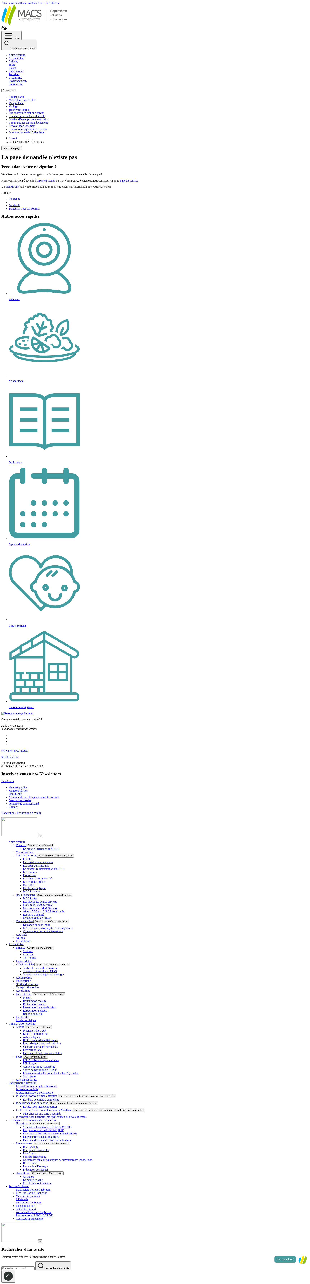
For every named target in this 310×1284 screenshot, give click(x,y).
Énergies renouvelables (36, 1150)
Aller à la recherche (48, 2)
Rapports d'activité (33, 914)
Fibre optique (23, 980)
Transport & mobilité (27, 987)
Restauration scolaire (34, 1000)
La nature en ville (33, 1179)
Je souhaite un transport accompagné (43, 974)
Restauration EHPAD (35, 1010)
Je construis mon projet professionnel (37, 1086)
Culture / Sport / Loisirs (22, 1023)
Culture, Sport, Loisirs (13, 64)
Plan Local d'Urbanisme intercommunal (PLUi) (50, 1133)
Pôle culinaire (24, 994)
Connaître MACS (26, 855)
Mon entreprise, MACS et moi (40, 908)
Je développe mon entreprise (32, 1102)
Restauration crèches (34, 1004)
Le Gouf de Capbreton (28, 1202)
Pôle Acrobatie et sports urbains (41, 1060)
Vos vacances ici (25, 852)
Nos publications (26, 894)
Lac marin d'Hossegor (35, 1166)
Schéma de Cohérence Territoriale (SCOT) (47, 1127)
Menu (17, 38)
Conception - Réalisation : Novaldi (21, 812)
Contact (13, 806)
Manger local (16, 103)
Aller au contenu (27, 2)
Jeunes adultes (24, 961)
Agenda (20, 937)
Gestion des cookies (20, 800)
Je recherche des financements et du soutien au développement (51, 1116)
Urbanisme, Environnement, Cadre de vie (18, 81)
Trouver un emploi (19, 109)
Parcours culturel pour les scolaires (42, 1053)
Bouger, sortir (16, 96)
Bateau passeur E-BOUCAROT (34, 1215)
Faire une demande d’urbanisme (41, 1136)
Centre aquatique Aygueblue (39, 1066)
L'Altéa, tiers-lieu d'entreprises (40, 1106)
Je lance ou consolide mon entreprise (37, 1095)
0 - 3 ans (28, 951)
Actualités (21, 934)
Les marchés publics (34, 881)
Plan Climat (29, 1153)
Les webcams (23, 941)
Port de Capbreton (19, 1186)
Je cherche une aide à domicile (40, 968)
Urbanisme (22, 1123)
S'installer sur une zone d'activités (42, 1113)
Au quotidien (16, 58)
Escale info (22, 1017)
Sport (19, 1056)
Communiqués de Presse (37, 917)
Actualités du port (26, 1209)
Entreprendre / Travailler (22, 1082)
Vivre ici (21, 845)
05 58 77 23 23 (10, 756)
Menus (27, 997)
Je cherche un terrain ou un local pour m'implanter (44, 1109)
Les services (30, 872)
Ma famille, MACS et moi (38, 904)
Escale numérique (26, 1020)
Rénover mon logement (22, 125)
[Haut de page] (8, 1276)
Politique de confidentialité (24, 803)
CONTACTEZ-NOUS (14, 750)
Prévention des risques (35, 1169)
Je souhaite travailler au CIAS (40, 971)
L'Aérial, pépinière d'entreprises (41, 1099)
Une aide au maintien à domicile (27, 116)
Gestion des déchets (27, 984)
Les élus (27, 859)
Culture (20, 1026)
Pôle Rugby (29, 1063)
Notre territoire (17, 54)
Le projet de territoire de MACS (41, 848)
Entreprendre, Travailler (16, 73)
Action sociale (24, 977)
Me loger (14, 106)
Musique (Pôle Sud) (34, 1030)
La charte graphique (34, 888)
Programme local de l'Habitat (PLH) (43, 1130)
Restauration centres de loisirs (40, 1007)
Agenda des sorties (26, 1079)
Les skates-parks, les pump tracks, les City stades (50, 1073)
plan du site (12, 186)
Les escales (29, 875)
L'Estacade (22, 1199)
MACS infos (30, 898)
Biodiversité (30, 1163)
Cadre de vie (23, 1173)
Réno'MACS (30, 1147)
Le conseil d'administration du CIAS (43, 868)
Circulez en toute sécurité (37, 1183)
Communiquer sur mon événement (28, 122)
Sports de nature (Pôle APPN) (40, 1069)
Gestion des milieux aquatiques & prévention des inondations (57, 1159)
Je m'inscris (7, 781)
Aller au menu (9, 2)
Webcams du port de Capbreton (33, 1212)
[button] (302, 1259)
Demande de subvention (36, 924)
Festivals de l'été (32, 1049)
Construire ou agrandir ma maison (28, 129)
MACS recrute (31, 891)
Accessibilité (23, 990)
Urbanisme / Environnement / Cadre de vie (33, 1120)
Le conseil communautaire (38, 862)
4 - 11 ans (28, 954)
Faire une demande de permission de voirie (47, 1139)
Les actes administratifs (36, 865)
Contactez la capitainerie (29, 1218)
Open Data (29, 884)
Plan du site (15, 793)
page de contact (129, 180)
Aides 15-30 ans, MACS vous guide (43, 911)
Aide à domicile (25, 964)
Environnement (25, 1143)
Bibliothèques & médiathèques (40, 1040)
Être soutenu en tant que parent (26, 112)
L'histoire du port (25, 1205)
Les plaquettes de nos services (40, 901)
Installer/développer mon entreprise (28, 119)
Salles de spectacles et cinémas (40, 1046)
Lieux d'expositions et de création (42, 1043)
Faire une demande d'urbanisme (26, 132)
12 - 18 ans (29, 957)
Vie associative (24, 921)
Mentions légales (18, 790)
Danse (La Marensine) (35, 1033)
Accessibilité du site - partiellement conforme (34, 797)
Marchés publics (18, 787)
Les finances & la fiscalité (37, 878)
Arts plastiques (31, 1037)
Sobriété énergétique (34, 1156)
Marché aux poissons (28, 1196)
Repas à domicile (32, 1013)
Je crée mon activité (27, 1089)
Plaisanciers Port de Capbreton (33, 1189)
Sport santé (29, 1076)
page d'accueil (47, 180)
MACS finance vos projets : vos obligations (47, 928)
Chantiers (28, 1176)
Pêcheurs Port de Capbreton (31, 1192)
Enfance (21, 947)
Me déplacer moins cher (22, 100)
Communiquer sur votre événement (43, 931)
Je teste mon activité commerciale (34, 1092)
